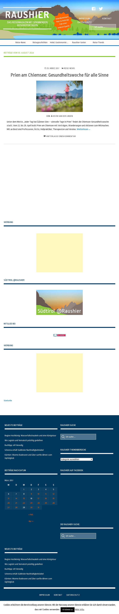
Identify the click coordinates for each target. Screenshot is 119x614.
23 (31, 503)
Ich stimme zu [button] (67, 610)
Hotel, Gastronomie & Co (59, 42)
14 (16, 498)
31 (38, 507)
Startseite (8, 400)
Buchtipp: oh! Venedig (14, 445)
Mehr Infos (79, 609)
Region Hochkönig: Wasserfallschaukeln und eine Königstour (30, 435)
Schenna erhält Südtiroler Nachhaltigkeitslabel (24, 450)
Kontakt (107, 18)
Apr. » (31, 521)
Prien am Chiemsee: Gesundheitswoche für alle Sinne (59, 75)
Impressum (84, 18)
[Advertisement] (59, 252)
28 (16, 507)
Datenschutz (84, 22)
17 (38, 498)
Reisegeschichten (40, 42)
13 (8, 498)
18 (46, 498)
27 (8, 507)
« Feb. (31, 514)
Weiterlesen (82, 129)
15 (24, 498)
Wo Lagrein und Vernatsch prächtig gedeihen (24, 440)
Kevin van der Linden (63, 116)
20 (8, 503)
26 (54, 503)
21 (16, 503)
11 (45, 494)
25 (46, 503)
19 (53, 498)
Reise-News (20, 42)
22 (24, 503)
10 (38, 494)
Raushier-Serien (79, 42)
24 (38, 503)
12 (53, 494)
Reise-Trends (98, 42)
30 (31, 507)
